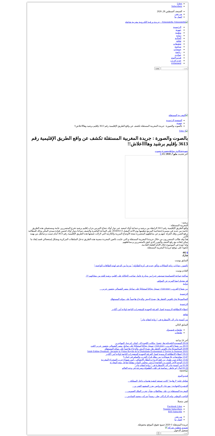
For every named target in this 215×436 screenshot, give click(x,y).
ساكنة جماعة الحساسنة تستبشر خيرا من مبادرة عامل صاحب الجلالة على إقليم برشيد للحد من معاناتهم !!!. (137, 276)
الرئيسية (177, 27)
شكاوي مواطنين (175, 151)
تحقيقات (177, 44)
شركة (170, 427)
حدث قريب (175, 60)
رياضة (178, 52)
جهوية (178, 30)
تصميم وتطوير (181, 427)
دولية (178, 35)
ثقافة (178, 41)
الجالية (178, 38)
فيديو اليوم (176, 57)
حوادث (178, 55)
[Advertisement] (107, 91)
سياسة (178, 46)
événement (176, 63)
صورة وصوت (161, 151)
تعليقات (178, 332)
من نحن (178, 14)
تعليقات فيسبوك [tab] (174, 330)
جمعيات (177, 49)
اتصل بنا (178, 17)
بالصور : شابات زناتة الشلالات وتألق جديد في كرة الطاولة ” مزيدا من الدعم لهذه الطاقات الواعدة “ (141, 265)
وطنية (178, 32)
